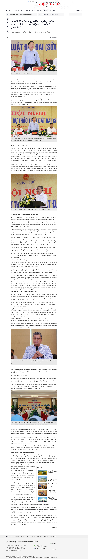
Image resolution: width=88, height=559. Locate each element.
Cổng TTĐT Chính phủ (43, 14)
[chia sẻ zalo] (7, 22)
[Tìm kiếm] (81, 10)
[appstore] (37, 549)
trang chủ (9, 10)
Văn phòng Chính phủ (54, 14)
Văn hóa (28, 10)
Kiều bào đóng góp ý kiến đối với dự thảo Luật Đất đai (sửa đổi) (52, 491)
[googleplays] (45, 549)
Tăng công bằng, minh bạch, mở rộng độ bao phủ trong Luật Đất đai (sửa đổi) (52, 485)
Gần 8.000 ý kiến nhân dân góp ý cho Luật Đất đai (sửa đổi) (52, 471)
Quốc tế (46, 10)
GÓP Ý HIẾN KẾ (53, 536)
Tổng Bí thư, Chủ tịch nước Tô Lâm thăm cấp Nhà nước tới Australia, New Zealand (20, 14)
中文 (51, 6)
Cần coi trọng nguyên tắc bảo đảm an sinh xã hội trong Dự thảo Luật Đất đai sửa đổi (52, 478)
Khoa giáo (39, 10)
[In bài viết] (7, 31)
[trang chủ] (35, 546)
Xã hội (33, 10)
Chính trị (16, 10)
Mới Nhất (77, 10)
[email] (60, 14)
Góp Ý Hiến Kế (53, 10)
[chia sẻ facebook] (7, 19)
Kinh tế (22, 10)
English (47, 6)
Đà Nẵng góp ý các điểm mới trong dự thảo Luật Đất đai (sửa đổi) (52, 498)
